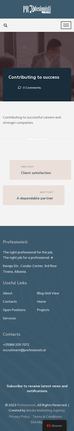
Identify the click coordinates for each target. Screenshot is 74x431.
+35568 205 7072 (16, 344)
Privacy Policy (19, 416)
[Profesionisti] (37, 9)
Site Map (37, 422)
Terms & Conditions (47, 416)
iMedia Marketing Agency (45, 410)
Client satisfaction (36, 173)
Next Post (46, 192)
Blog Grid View (48, 293)
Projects (43, 310)
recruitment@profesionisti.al (24, 350)
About (7, 293)
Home (41, 301)
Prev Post (27, 166)
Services (9, 318)
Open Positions (14, 310)
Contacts (10, 301)
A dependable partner (35, 198)
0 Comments (32, 87)
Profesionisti (26, 405)
